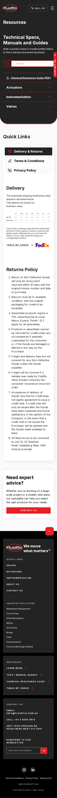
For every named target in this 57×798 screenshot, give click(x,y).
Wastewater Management (18, 609)
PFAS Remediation (15, 618)
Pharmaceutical (13, 642)
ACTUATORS (14, 571)
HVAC (9, 637)
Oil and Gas (11, 628)
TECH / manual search (22, 675)
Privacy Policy (31, 778)
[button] (28, 87)
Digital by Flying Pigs (38, 790)
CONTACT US (28, 510)
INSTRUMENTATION (18, 578)
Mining (9, 623)
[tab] (28, 151)
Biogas (9, 632)
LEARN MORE (15, 668)
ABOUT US (12, 584)
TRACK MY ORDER (17, 688)
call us (40, 8)
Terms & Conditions (14, 778)
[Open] (52, 8)
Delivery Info (46, 778)
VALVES (11, 565)
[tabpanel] (28, 318)
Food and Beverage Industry (19, 646)
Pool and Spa (12, 613)
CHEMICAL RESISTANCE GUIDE (25, 681)
